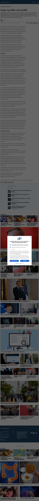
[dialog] (19, 250)
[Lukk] (30, 237)
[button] (19, 249)
